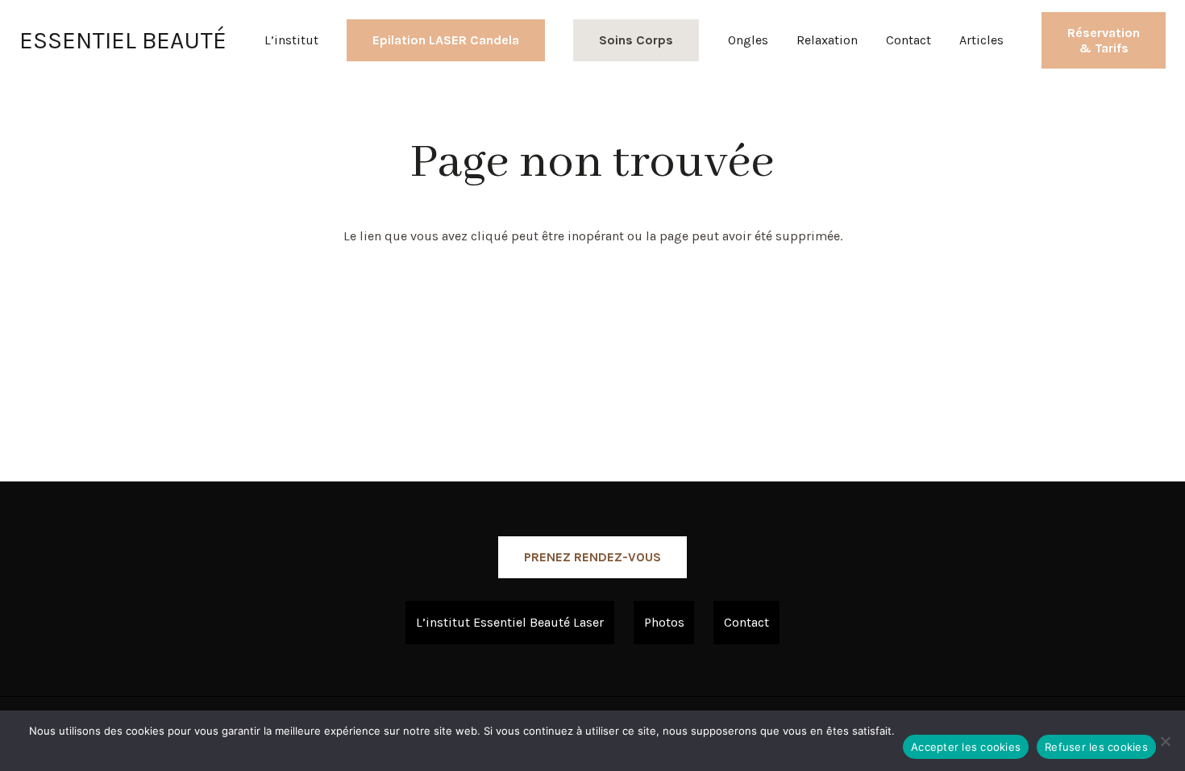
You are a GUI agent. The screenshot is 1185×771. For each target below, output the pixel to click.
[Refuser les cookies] (1165, 741)
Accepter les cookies (966, 746)
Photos (664, 622)
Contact (746, 622)
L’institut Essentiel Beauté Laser (510, 622)
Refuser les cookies (1096, 746)
